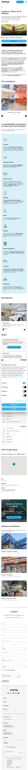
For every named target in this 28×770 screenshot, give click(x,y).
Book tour (14, 41)
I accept (9, 670)
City (2, 663)
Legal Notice (9, 763)
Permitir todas (14, 404)
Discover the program (14, 517)
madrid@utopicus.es (7, 733)
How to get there (4, 21)
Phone (3, 657)
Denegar (14, 409)
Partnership (6, 705)
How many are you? (6, 640)
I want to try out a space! (14, 347)
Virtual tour (14, 45)
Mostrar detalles (20, 400)
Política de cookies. (18, 377)
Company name (5, 652)
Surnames (3, 628)
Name (2, 623)
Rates (4, 698)
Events (4, 701)
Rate (2, 646)
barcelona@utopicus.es (8, 726)
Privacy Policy (11, 670)
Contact (20, 2)
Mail (2, 634)
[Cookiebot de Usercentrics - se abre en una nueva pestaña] (20, 360)
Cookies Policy (10, 761)
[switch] (24, 387)
